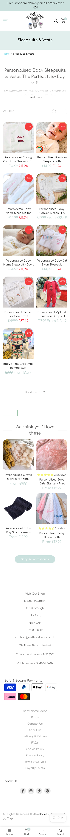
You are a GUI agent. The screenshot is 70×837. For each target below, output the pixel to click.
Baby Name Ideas (35, 711)
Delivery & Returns (35, 736)
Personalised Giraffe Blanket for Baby (18, 477)
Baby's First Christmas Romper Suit (18, 365)
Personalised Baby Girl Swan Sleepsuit (52, 262)
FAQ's (35, 742)
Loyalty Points (35, 768)
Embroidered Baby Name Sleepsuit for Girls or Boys (18, 211)
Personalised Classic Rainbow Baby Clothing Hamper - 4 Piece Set (18, 314)
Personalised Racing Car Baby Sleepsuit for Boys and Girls (18, 159)
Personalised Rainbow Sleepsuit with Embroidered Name (52, 159)
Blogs (35, 717)
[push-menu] (5, 20)
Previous (31, 392)
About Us (35, 730)
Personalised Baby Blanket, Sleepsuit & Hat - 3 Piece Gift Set (52, 211)
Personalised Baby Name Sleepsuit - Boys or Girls (18, 263)
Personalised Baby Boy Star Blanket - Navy (18, 530)
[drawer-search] (56, 21)
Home (6, 54)
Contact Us (35, 723)
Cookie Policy (35, 749)
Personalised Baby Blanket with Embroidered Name (52, 535)
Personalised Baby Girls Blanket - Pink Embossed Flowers (52, 482)
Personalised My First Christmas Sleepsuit (51, 314)
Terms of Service (35, 761)
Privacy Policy (35, 755)
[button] (45, 475)
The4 (10, 818)
